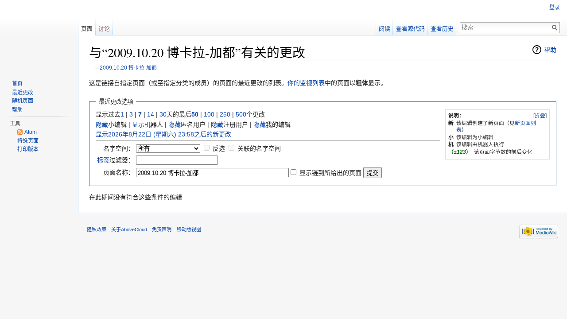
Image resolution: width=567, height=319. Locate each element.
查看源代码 (410, 28)
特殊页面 (28, 141)
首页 (17, 84)
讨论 (104, 28)
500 (241, 114)
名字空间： (118, 148)
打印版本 (28, 149)
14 (150, 114)
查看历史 (442, 28)
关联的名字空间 (259, 148)
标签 (103, 159)
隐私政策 (96, 229)
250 (225, 114)
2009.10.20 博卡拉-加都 (128, 67)
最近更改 (22, 92)
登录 (554, 7)
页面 (87, 28)
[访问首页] (39, 35)
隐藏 (102, 124)
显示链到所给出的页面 (330, 172)
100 (209, 114)
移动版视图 (189, 229)
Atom (30, 132)
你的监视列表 (306, 82)
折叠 (540, 116)
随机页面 (22, 101)
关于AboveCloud (129, 229)
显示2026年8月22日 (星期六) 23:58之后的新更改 (163, 134)
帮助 (550, 49)
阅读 (384, 28)
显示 (138, 124)
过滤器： (115, 159)
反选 (219, 148)
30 (163, 114)
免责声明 (161, 229)
